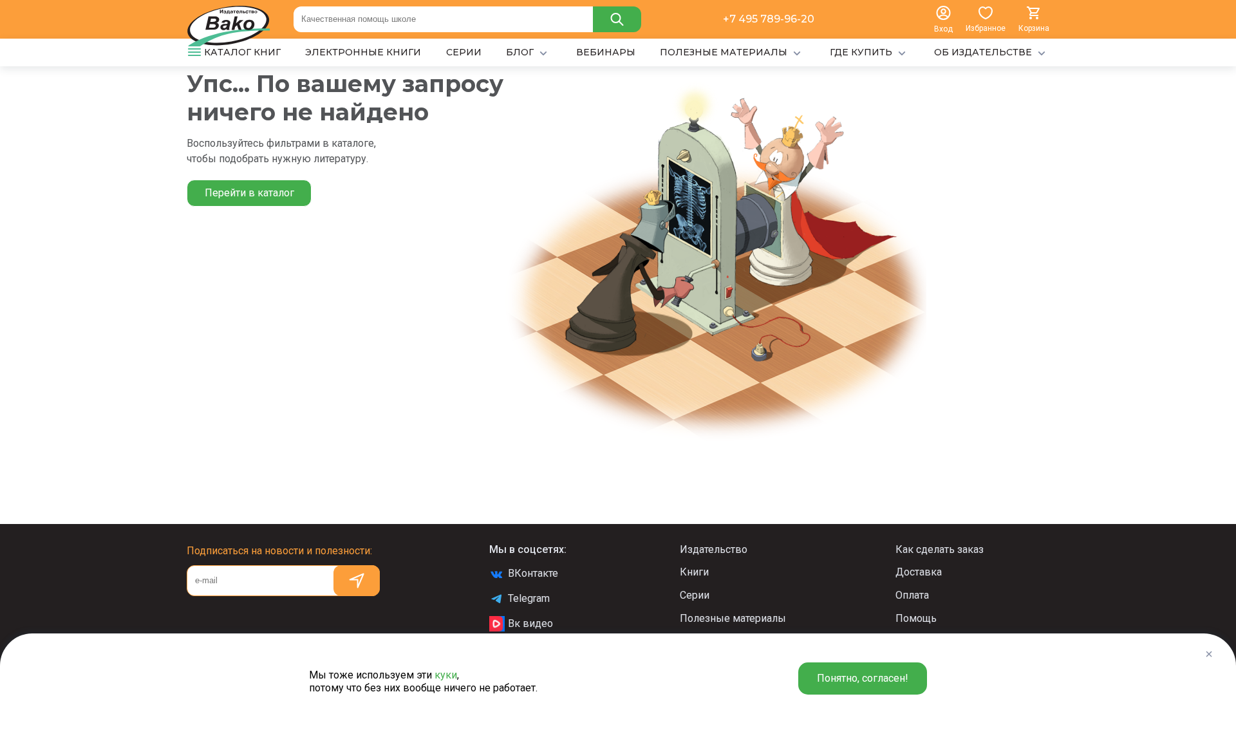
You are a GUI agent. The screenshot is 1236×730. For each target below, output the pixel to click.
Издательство (713, 549)
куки (446, 675)
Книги (694, 572)
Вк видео (530, 623)
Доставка (918, 572)
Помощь (916, 618)
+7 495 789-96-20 (768, 19)
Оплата (912, 595)
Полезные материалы (733, 618)
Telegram (529, 598)
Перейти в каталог (249, 193)
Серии (694, 595)
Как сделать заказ (939, 549)
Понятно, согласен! (862, 678)
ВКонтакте (533, 573)
